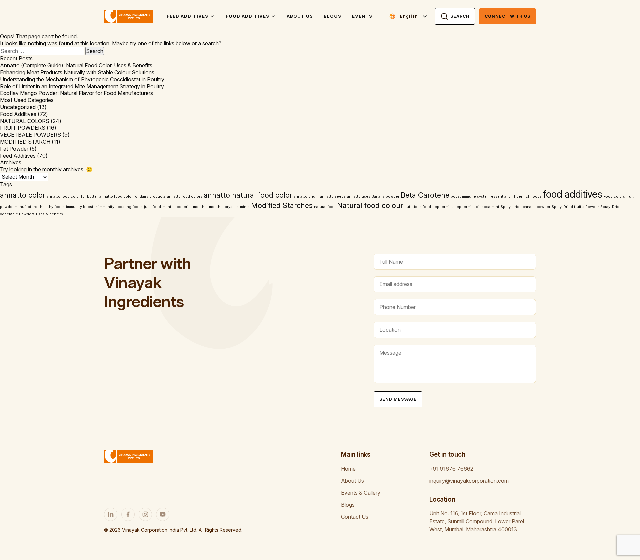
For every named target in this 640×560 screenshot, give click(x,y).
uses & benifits (49, 214)
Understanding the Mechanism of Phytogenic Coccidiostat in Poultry (82, 79)
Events (362, 16)
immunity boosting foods (120, 207)
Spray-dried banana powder (525, 207)
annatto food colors (184, 196)
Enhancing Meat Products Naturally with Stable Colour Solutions (77, 72)
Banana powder (385, 196)
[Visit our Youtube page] (162, 514)
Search (459, 16)
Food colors (614, 196)
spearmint (490, 207)
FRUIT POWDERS (22, 127)
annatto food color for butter (72, 196)
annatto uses (358, 196)
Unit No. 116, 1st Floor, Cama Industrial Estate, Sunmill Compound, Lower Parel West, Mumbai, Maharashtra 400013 (476, 521)
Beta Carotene (425, 195)
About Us (300, 16)
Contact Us (354, 516)
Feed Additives (187, 16)
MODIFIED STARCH (25, 141)
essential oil (502, 196)
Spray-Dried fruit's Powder (575, 207)
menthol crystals (224, 207)
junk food (152, 207)
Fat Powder (14, 148)
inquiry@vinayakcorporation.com (469, 480)
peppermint (442, 207)
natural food (325, 207)
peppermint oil (467, 207)
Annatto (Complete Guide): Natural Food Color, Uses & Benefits (76, 65)
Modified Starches (282, 205)
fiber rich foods (528, 196)
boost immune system (470, 196)
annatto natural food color (248, 195)
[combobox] (414, 16)
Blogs (332, 16)
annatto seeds (333, 196)
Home (348, 468)
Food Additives (247, 16)
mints (245, 207)
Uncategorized (18, 107)
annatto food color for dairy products (132, 196)
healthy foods (52, 207)
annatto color (22, 195)
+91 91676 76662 (451, 468)
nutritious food (417, 207)
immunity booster (81, 207)
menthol (200, 207)
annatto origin (306, 196)
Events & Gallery (360, 492)
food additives (572, 194)
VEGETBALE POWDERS (30, 134)
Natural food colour (370, 205)
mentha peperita (177, 207)
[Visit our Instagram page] (145, 514)
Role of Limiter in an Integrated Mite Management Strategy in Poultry (82, 86)
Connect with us (507, 16)
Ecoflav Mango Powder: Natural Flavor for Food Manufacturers (76, 93)
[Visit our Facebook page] (128, 514)
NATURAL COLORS (24, 121)
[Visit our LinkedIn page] (110, 514)
